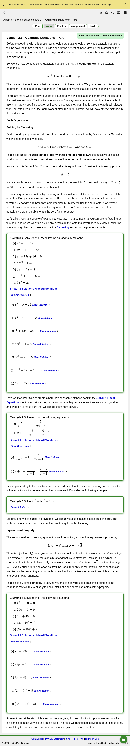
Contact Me (37, 739)
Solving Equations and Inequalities (28, 19)
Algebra (7, 19)
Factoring (63, 227)
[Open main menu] (125, 12)
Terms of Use (92, 739)
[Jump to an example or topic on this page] (123, 739)
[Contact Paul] (119, 12)
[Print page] (106, 12)
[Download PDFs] (100, 12)
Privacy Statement (54, 739)
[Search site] (112, 12)
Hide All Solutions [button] (112, 35)
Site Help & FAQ (74, 739)
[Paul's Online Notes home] (5, 12)
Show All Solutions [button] (89, 35)
